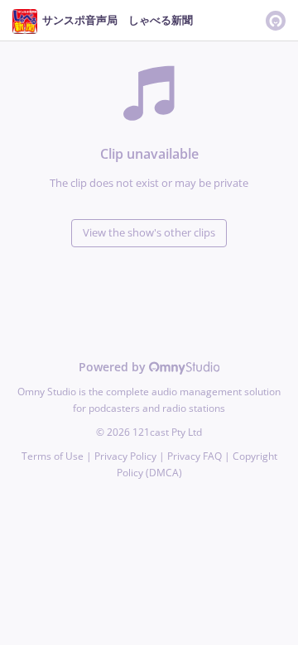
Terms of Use (53, 456)
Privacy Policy (125, 456)
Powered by (114, 367)
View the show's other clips (149, 233)
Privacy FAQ (194, 456)
